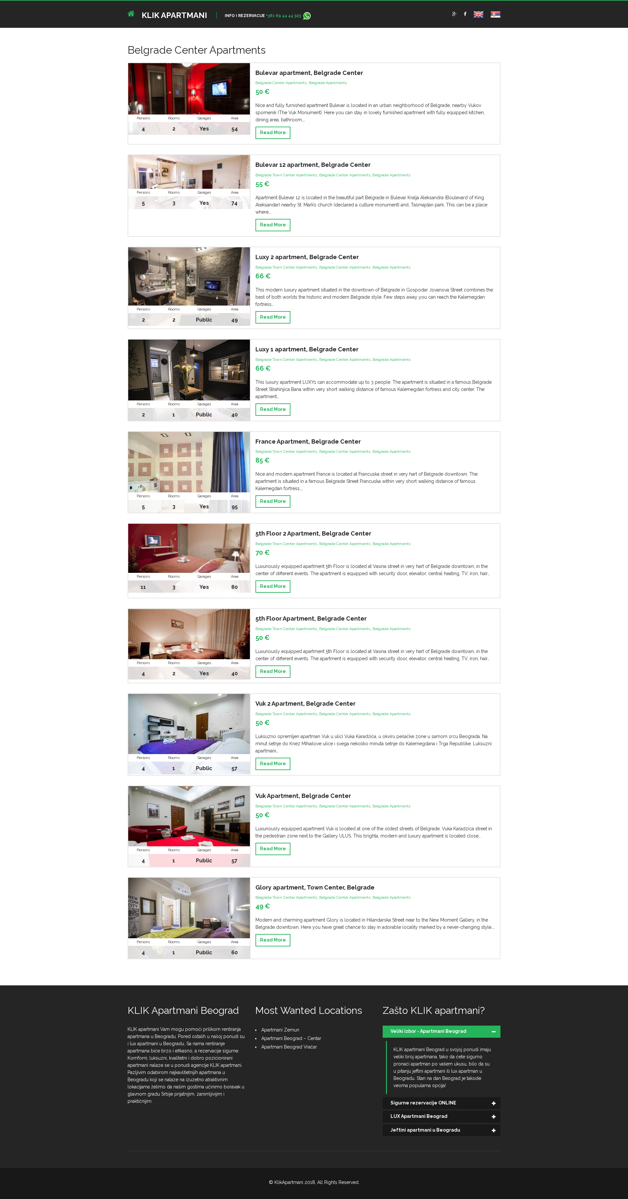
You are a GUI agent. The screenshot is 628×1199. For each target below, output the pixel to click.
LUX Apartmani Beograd (419, 1116)
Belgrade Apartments (328, 82)
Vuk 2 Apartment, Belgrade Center (305, 703)
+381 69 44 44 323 (283, 15)
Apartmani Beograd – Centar (291, 1038)
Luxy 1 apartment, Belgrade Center (306, 349)
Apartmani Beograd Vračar (289, 1046)
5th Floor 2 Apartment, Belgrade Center (313, 533)
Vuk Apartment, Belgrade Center (303, 795)
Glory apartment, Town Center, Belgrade (315, 887)
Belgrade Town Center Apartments (286, 175)
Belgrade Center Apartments (280, 82)
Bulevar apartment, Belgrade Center (309, 72)
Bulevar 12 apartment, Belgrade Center (313, 164)
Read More (273, 132)
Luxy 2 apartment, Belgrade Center (307, 257)
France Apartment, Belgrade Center (308, 441)
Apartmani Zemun (280, 1029)
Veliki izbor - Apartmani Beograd (428, 1031)
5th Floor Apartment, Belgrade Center (311, 618)
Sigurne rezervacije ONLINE (423, 1102)
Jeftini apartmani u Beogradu (425, 1130)
